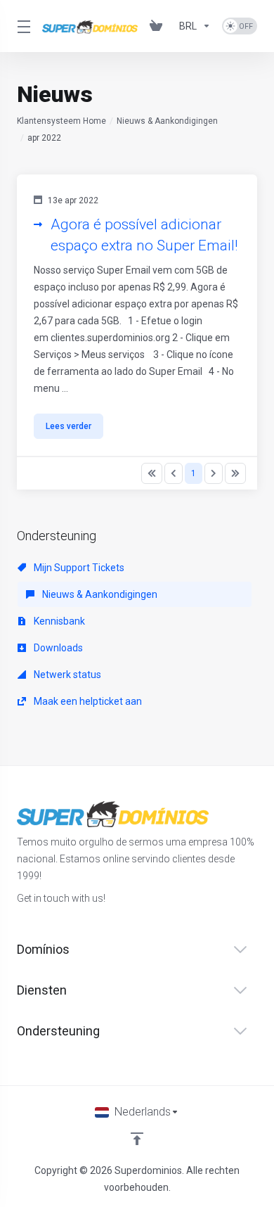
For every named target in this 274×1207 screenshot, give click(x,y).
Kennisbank (58, 621)
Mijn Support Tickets (78, 567)
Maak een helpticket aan (87, 701)
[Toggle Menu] (21, 26)
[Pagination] (151, 473)
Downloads (57, 647)
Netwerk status (66, 674)
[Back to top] (137, 1139)
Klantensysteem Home (61, 121)
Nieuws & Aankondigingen (167, 121)
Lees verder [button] (68, 426)
